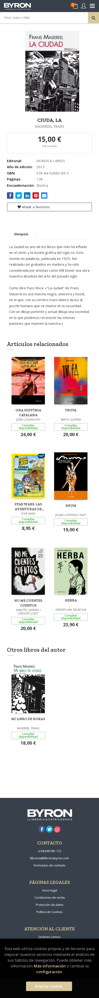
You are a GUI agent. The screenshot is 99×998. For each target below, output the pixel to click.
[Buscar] (93, 17)
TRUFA (70, 410)
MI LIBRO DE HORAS (28, 719)
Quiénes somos (49, 937)
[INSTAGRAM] (57, 829)
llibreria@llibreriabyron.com (49, 858)
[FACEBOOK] (41, 829)
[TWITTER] (49, 829)
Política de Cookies (49, 912)
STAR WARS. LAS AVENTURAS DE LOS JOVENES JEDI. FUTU (28, 506)
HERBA (71, 600)
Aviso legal (49, 890)
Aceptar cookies (49, 986)
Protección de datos (50, 905)
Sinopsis (21, 234)
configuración (49, 971)
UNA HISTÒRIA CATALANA (28, 412)
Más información (50, 966)
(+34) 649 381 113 (49, 851)
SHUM (70, 506)
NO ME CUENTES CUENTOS (28, 603)
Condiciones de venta (49, 897)
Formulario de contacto (50, 865)
